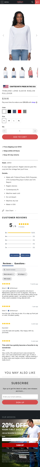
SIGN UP (20, 445)
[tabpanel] (20, 316)
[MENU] (1, 2)
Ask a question (14, 255)
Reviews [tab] (8, 263)
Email (3, 436)
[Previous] (3, 35)
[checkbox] (7, 279)
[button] (20, 232)
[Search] (32, 2)
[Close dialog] (38, 421)
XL (19, 120)
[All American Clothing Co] (20, 2)
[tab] (20, 263)
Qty (3, 127)
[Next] (36, 35)
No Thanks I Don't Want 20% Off (20, 450)
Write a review (25, 255)
